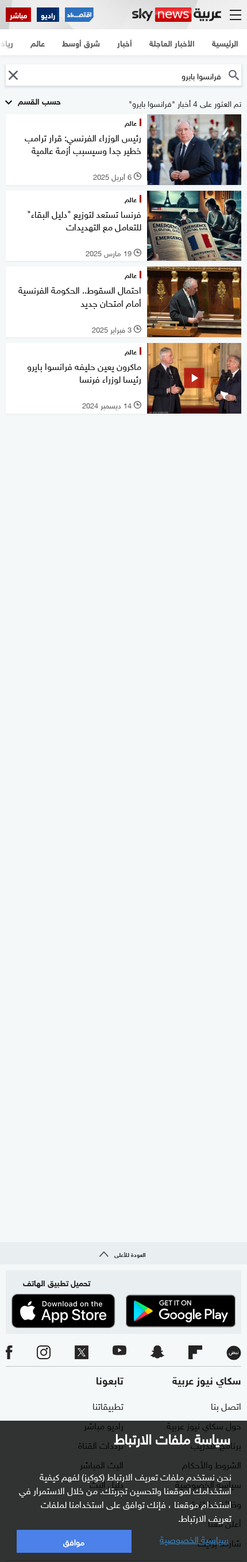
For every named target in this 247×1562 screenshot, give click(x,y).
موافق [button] (73, 1541)
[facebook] (9, 1352)
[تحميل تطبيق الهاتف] (123, 1311)
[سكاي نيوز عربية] (176, 14)
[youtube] (119, 1352)
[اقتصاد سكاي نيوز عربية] (79, 14)
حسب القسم (38, 100)
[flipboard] (195, 1352)
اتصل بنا (226, 1405)
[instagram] (44, 1352)
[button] (13, 75)
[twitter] (81, 1352)
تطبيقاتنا (108, 1405)
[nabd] (233, 1352)
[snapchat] (157, 1352)
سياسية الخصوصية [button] (194, 1538)
